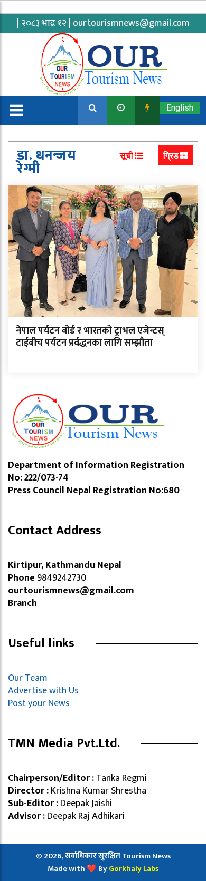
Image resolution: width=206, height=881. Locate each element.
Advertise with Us (43, 691)
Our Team (30, 678)
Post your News (39, 703)
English (179, 108)
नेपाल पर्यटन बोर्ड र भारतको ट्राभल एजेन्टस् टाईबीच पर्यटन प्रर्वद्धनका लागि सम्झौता (90, 337)
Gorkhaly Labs (133, 868)
